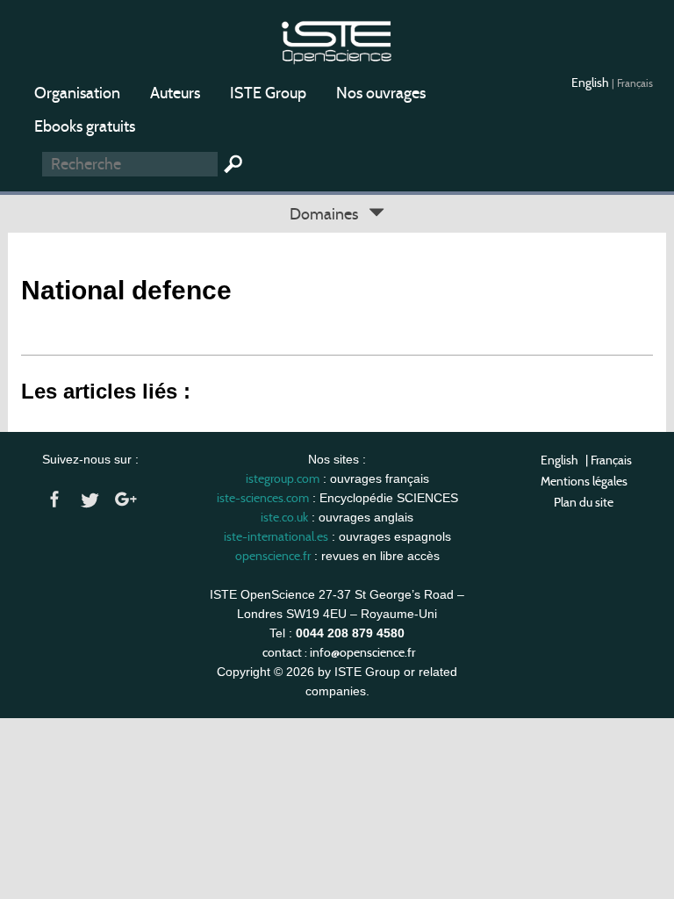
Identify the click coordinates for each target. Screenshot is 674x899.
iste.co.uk (284, 517)
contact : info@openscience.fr (338, 652)
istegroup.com (282, 478)
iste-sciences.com (263, 498)
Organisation (77, 93)
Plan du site (583, 502)
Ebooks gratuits (84, 126)
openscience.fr (273, 556)
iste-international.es (276, 536)
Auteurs (175, 93)
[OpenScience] (336, 39)
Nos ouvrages (381, 93)
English (591, 82)
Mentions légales (584, 481)
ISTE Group (268, 93)
